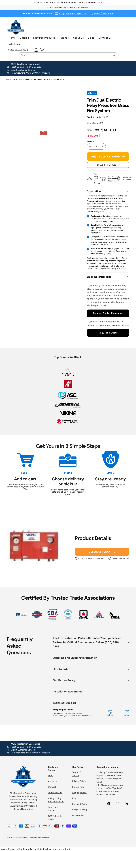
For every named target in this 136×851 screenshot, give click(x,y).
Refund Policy (79, 787)
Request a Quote (108, 332)
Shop (50, 775)
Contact (52, 787)
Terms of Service (76, 774)
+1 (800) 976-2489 (103, 13)
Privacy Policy (79, 781)
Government (78, 815)
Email (126, 715)
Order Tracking (55, 792)
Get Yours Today (99, 551)
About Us (52, 781)
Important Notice (53, 809)
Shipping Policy (79, 792)
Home (8, 79)
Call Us (110, 715)
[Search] (114, 55)
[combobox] (68, 55)
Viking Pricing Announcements (56, 800)
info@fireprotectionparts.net (73, 13)
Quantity (90, 141)
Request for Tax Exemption (108, 313)
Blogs (75, 798)
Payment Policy (79, 804)
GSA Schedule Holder (55, 818)
